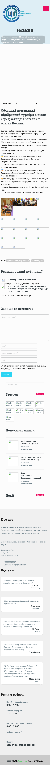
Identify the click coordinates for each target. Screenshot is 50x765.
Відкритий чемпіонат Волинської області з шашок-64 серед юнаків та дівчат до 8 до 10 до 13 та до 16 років (28, 288)
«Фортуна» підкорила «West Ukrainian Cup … (31, 458)
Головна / (6, 37)
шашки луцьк (37, 261)
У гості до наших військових (22, 280)
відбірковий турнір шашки (18, 261)
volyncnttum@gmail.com (15, 565)
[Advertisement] (25, 70)
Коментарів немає (23, 104)
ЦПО (15, 761)
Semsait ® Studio (30, 761)
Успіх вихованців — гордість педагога (30, 442)
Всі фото (40, 394)
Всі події (40, 495)
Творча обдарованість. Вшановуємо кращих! (31, 475)
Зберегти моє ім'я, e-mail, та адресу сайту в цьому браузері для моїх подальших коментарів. (23, 367)
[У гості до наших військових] (4, 280)
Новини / (15, 37)
